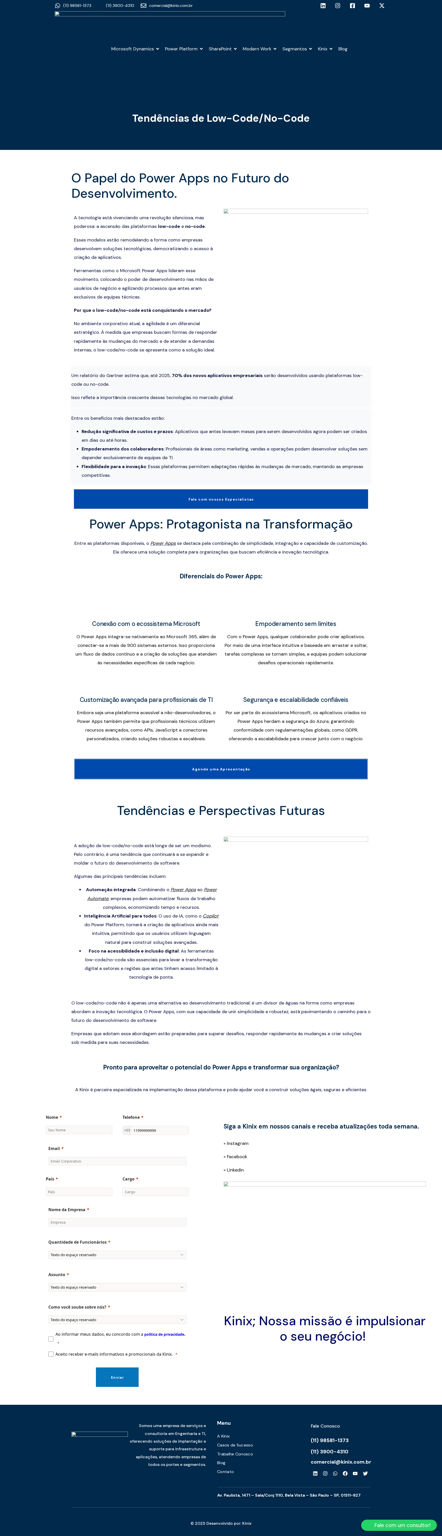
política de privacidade (164, 1334)
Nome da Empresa (66, 1209)
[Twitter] (365, 1473)
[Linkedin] (315, 1473)
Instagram (238, 1143)
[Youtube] (355, 1473)
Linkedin (235, 1170)
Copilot (210, 916)
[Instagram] (325, 1473)
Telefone (131, 1117)
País (50, 1179)
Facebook (237, 1157)
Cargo (129, 1179)
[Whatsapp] (335, 1473)
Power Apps (163, 543)
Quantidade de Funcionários (77, 1242)
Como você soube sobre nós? (77, 1307)
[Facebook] (345, 1473)
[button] (399, 1525)
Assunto (56, 1274)
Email (54, 1148)
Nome (52, 1117)
